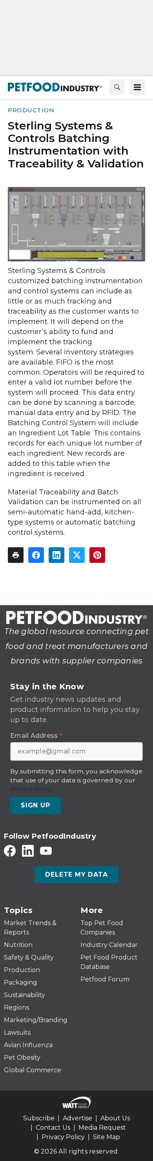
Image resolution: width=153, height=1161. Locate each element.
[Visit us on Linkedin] (28, 851)
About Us (115, 1118)
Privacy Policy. (31, 789)
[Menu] (137, 87)
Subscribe (39, 1118)
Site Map (106, 1137)
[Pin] (97, 555)
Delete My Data (76, 874)
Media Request (102, 1127)
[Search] (117, 87)
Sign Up (35, 805)
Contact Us (53, 1127)
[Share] (36, 555)
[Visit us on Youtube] (46, 851)
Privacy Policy (63, 1137)
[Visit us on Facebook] (10, 851)
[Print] (16, 555)
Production (31, 110)
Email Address (36, 736)
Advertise (77, 1118)
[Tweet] (77, 555)
